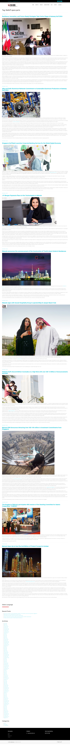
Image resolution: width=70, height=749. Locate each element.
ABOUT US (36, 4)
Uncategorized (6, 725)
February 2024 (6, 639)
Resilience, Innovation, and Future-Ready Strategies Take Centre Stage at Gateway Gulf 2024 (32, 16)
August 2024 (6, 632)
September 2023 (6, 644)
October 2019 (6, 689)
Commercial (5, 535)
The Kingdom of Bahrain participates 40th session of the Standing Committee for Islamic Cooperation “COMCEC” (31, 505)
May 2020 (5, 682)
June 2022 (5, 659)
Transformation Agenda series (30, 581)
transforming (20, 358)
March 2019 (6, 697)
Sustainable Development (17, 478)
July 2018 (5, 705)
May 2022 (5, 660)
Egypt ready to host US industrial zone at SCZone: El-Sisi (12, 614)
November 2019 (6, 688)
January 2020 (6, 686)
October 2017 (6, 715)
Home (9, 733)
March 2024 (6, 638)
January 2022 (6, 664)
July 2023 (5, 646)
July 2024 (5, 634)
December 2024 (6, 628)
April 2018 (5, 709)
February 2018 (6, 711)
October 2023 (6, 643)
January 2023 (6, 653)
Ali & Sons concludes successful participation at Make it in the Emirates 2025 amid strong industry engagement (20, 613)
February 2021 (6, 675)
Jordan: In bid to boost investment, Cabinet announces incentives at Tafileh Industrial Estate (17, 616)
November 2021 (6, 666)
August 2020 (6, 679)
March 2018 (6, 710)
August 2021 (6, 669)
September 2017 (6, 716)
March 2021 (6, 674)
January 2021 (6, 676)
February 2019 (6, 698)
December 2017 (6, 713)
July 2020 (5, 680)
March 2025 (6, 625)
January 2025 (6, 627)
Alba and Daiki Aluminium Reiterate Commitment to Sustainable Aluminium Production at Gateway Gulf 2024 (34, 89)
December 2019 (6, 687)
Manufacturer (10, 735)
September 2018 (6, 703)
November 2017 (6, 714)
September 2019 (6, 690)
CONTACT (55, 4)
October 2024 (6, 630)
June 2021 (5, 671)
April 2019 (5, 696)
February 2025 (6, 626)
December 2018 (6, 700)
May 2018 (5, 708)
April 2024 (5, 637)
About (9, 734)
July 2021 (5, 670)
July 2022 (5, 658)
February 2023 (6, 652)
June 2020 (5, 681)
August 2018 (6, 704)
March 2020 (6, 684)
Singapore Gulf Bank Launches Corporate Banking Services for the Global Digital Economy (31, 143)
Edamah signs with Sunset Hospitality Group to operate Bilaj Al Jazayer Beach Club (29, 303)
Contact (9, 737)
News (5, 723)
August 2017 (6, 717)
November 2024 (6, 629)
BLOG (51, 4)
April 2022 (5, 661)
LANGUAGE (59, 4)
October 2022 (6, 656)
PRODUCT (41, 4)
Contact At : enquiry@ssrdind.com (14, 1)
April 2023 (5, 650)
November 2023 (6, 642)
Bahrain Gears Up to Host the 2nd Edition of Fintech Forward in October (25, 546)
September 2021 (6, 668)
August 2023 (6, 645)
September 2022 (6, 657)
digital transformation (12, 410)
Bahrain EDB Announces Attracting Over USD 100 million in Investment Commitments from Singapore (31, 428)
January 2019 (6, 699)
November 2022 (6, 655)
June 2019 (5, 694)
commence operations (16, 121)
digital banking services (53, 172)
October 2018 (6, 702)
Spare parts (5, 724)
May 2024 (5, 636)
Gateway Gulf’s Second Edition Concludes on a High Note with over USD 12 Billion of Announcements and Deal (35, 372)
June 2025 (5, 623)
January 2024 (6, 640)
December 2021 (6, 665)
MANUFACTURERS (46, 4)
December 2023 (6, 641)
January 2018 (6, 712)
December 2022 (6, 654)
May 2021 (5, 672)
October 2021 (6, 667)
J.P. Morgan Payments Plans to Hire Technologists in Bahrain (22, 195)
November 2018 (6, 701)
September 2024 (6, 631)
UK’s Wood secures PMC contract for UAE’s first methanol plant (13, 615)
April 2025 (5, 624)
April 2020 (5, 683)
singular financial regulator (50, 487)
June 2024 (5, 635)
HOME (33, 4)
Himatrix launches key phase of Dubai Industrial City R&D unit (13, 617)
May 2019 (5, 695)
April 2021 (5, 673)
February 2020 (6, 685)
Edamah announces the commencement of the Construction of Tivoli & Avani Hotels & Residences (34, 251)
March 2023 (6, 651)
